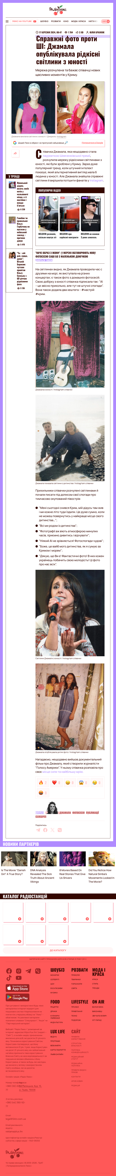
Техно (74, 1016)
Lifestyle (79, 1002)
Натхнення (95, 21)
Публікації (92, 812)
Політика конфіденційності (80, 1051)
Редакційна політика (76, 1064)
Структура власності (76, 1044)
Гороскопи (76, 984)
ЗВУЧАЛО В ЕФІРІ (99, 1016)
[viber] (59, 830)
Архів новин (77, 1081)
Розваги (56, 21)
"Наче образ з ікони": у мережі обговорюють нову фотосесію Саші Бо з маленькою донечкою (66, 254)
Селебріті (41, 816)
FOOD (55, 1002)
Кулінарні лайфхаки (55, 1017)
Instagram (61, 136)
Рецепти (54, 1007)
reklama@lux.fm (14, 1131)
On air (98, 1002)
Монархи (55, 975)
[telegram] (38, 830)
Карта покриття (58, 1050)
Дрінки (54, 1011)
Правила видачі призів (78, 1071)
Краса (95, 979)
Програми (55, 1041)
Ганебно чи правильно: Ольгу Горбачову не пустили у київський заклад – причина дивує (23, 229)
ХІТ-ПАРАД (96, 1020)
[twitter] (52, 830)
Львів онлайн (57, 1054)
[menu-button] (7, 21)
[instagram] (18, 971)
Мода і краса (78, 21)
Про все (75, 1007)
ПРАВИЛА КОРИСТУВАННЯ (78, 1038)
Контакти (75, 1077)
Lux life (58, 1031)
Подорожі (76, 1020)
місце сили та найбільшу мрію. (62, 772)
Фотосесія (78, 812)
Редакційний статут (77, 1058)
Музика (54, 993)
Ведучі (54, 1037)
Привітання (76, 1011)
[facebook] (45, 830)
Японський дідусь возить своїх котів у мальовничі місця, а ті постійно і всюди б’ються (23, 194)
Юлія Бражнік (97, 32)
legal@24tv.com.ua (16, 1118)
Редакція (75, 1085)
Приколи (75, 975)
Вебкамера (56, 1045)
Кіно (66, 21)
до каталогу (58, 950)
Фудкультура (57, 1022)
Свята (74, 988)
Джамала (65, 812)
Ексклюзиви (57, 988)
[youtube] (18, 977)
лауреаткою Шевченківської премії (66, 156)
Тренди (95, 988)
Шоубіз (44, 21)
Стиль (95, 984)
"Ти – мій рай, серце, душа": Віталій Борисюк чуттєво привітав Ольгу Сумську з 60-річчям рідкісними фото (22, 268)
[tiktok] (9, 977)
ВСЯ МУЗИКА (97, 1007)
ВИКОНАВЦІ (97, 1011)
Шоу (52, 984)
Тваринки (75, 979)
